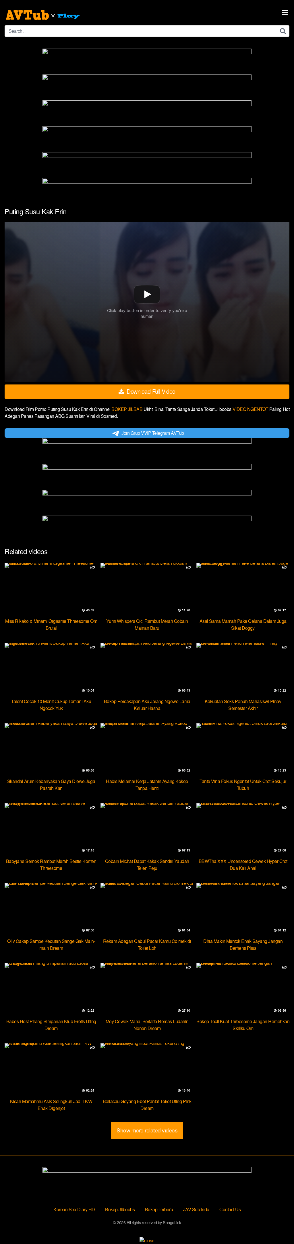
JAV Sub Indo (196, 1209)
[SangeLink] (43, 15)
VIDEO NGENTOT (251, 409)
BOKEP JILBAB (127, 409)
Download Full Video (150, 391)
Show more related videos (147, 1130)
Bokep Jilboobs (120, 1209)
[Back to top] (278, 1225)
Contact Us (230, 1209)
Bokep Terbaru (159, 1209)
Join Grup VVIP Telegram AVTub (152, 433)
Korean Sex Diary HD (74, 1209)
